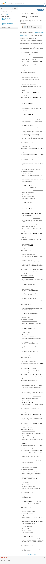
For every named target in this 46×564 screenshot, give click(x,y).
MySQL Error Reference (6, 19)
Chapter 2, (27, 44)
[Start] (14, 8)
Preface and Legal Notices (6, 18)
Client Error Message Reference (7, 22)
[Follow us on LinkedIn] (7, 561)
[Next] (17, 8)
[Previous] (12, 8)
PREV (29, 554)
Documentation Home (7, 14)
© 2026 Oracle (9, 557)
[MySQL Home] (3, 2)
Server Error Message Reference (7, 20)
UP (33, 554)
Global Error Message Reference (7, 23)
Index (3, 24)
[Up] (15, 8)
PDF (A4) (2, 31)
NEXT (35, 554)
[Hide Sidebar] (1, 8)
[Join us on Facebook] (2, 561)
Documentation (5, 6)
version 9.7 (40, 9)
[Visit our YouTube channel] (9, 561)
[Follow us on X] (4, 561)
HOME (31, 554)
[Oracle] (4, 557)
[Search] (11, 11)
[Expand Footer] (44, 558)
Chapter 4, (34, 50)
